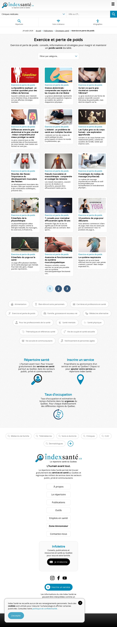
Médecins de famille (20, 436)
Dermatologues (56, 443)
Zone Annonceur (58, 526)
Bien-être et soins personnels (51, 304)
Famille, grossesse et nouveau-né (62, 313)
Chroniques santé (62, 30)
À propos (59, 486)
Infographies (97, 24)
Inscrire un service (60, 587)
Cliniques (90, 436)
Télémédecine (45, 436)
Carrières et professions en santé (91, 304)
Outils (58, 510)
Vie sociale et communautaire (39, 340)
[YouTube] (64, 578)
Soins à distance (58, 24)
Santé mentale (68, 322)
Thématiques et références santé (40, 331)
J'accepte (16, 615)
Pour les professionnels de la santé (34, 322)
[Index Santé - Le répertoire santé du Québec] (18, 5)
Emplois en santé (58, 518)
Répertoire (19, 24)
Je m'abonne (61, 561)
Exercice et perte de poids (23, 313)
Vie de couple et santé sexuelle (81, 331)
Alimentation (20, 304)
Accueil (38, 30)
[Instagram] (52, 578)
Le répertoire (58, 494)
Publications (48, 30)
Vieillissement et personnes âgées (80, 340)
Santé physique (94, 322)
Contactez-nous (58, 533)
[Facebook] (58, 578)
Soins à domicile (69, 436)
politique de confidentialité (44, 608)
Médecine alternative (98, 313)
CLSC (107, 436)
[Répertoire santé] (70, 443)
